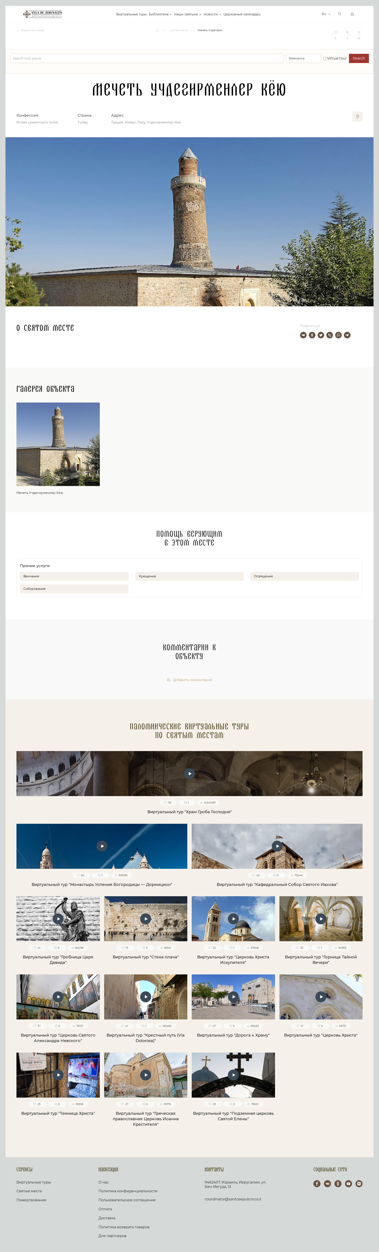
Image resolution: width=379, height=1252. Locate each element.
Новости (211, 14)
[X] (321, 335)
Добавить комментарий (192, 680)
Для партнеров (112, 1236)
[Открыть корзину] (317, 14)
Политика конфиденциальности (127, 1191)
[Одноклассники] (312, 335)
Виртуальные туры (131, 14)
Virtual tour (336, 58)
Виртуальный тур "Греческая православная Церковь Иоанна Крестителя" (146, 1119)
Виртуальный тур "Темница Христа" (58, 1113)
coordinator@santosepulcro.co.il (233, 1199)
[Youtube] (348, 1183)
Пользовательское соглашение (127, 1200)
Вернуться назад (32, 30)
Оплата (105, 1209)
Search (359, 58)
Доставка (106, 1218)
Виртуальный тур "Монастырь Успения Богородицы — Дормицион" (102, 884)
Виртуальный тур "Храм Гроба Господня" (189, 811)
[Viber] (329, 335)
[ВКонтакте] (303, 335)
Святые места (29, 1191)
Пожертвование (31, 1200)
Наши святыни (186, 14)
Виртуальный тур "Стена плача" (146, 957)
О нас (103, 1182)
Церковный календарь (242, 14)
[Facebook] (316, 1183)
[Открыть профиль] (352, 14)
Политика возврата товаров (124, 1227)
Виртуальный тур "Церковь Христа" (321, 1035)
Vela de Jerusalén (42, 14)
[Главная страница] (157, 30)
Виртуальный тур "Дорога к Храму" (233, 1035)
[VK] (327, 1183)
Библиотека (158, 14)
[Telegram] (347, 335)
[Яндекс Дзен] (359, 1183)
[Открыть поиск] (339, 14)
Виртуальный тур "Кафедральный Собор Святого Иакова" (277, 884)
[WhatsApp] (338, 335)
